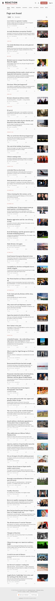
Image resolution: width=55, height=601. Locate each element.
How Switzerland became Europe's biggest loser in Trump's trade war (20, 511)
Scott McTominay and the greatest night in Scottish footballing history (21, 232)
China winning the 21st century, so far (19, 194)
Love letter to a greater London (17, 21)
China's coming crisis (14, 156)
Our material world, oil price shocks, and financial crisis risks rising (20, 121)
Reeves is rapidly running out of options (20, 500)
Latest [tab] (9, 17)
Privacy (24, 591)
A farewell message (11, 391)
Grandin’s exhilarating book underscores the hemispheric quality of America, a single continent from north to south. (20, 448)
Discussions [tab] (17, 17)
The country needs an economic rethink (16, 245)
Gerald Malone (16, 405)
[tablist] (14, 17)
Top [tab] (13, 17)
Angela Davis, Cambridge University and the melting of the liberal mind (20, 576)
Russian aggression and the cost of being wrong (20, 220)
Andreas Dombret (30, 438)
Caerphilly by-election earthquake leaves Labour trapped (20, 267)
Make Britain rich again (14, 244)
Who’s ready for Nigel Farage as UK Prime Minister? (20, 352)
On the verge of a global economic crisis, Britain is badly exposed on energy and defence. (20, 124)
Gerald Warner (18, 485)
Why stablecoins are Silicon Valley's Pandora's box (18, 434)
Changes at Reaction (13, 533)
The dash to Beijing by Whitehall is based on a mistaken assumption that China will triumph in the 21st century (20, 159)
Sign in (51, 3)
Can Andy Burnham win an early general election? (20, 45)
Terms (27, 591)
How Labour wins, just (14, 325)
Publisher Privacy (31, 590)
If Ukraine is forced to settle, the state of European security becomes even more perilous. (20, 223)
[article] (27, 24)
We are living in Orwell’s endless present (20, 456)
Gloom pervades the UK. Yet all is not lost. (16, 297)
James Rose (15, 415)
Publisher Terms (40, 590)
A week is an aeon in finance (16, 554)
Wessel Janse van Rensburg (18, 438)
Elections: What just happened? (17, 84)
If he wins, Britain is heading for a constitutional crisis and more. (20, 355)
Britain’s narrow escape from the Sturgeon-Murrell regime (21, 61)
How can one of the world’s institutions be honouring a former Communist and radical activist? (20, 579)
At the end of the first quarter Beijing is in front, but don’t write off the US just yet (20, 196)
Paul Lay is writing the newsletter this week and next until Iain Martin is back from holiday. (20, 317)
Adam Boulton (16, 527)
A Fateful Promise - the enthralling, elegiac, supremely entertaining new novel (21, 340)
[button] (8, 7)
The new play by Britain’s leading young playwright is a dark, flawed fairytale (21, 380)
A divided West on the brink (16, 170)
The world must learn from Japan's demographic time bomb (18, 388)
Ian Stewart (15, 569)
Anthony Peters (16, 504)
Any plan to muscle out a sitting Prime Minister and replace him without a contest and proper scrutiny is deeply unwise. (21, 34)
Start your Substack (24, 594)
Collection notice (33, 591)
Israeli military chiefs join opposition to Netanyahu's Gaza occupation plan (20, 422)
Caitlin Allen (15, 427)
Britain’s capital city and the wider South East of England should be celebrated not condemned (20, 23)
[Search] (35, 3)
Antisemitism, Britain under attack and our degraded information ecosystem (21, 73)
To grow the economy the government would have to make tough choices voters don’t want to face (21, 270)
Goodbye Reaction (13, 491)
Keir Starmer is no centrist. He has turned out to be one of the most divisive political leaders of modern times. (21, 525)
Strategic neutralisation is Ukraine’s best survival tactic (20, 479)
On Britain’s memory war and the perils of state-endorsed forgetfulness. (20, 458)
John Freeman (15, 450)
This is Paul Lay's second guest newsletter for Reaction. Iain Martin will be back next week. (20, 307)
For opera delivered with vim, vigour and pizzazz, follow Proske (20, 399)
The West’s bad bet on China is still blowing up (21, 279)
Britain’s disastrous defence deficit (18, 98)
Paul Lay (16, 309)
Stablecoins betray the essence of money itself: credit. (19, 436)
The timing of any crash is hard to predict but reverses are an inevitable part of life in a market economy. (21, 258)
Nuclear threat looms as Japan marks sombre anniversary (19, 467)
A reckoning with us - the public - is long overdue (18, 99)
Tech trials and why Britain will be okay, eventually (20, 294)
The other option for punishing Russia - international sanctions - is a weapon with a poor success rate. (19, 482)
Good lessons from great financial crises (20, 256)
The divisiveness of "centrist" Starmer (19, 522)
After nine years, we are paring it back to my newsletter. (20, 534)
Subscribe (43, 3)
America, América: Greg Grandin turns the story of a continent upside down (20, 445)
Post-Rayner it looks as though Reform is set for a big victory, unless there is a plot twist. (21, 328)
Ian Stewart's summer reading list (18, 565)
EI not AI (10, 110)
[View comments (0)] (18, 27)
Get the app (34, 594)
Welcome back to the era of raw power (19, 180)
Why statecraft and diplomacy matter (19, 304)
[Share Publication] (38, 3)
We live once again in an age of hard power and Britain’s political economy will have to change (20, 148)
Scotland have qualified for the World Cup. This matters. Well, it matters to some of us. (21, 236)
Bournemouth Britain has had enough (19, 363)
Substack (21, 598)
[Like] (8, 407)
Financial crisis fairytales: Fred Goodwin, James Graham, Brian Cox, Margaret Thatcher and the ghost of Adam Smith (20, 375)
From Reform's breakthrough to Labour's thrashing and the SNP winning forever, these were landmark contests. (21, 87)
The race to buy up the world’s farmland (20, 411)
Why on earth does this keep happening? (20, 136)
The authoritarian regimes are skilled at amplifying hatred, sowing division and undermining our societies (20, 76)
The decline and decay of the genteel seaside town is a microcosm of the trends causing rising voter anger (19, 366)
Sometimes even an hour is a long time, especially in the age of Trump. (21, 557)
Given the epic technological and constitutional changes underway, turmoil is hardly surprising (20, 138)
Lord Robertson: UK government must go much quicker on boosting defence (20, 208)
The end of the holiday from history (18, 146)
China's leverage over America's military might (20, 543)
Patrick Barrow (16, 460)
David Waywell (16, 494)
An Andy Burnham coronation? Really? (19, 31)
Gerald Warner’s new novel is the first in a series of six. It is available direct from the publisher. (20, 343)
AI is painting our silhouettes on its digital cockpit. (18, 492)
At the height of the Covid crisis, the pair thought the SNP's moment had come (20, 64)
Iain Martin (14, 25)
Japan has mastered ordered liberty (18, 315)
